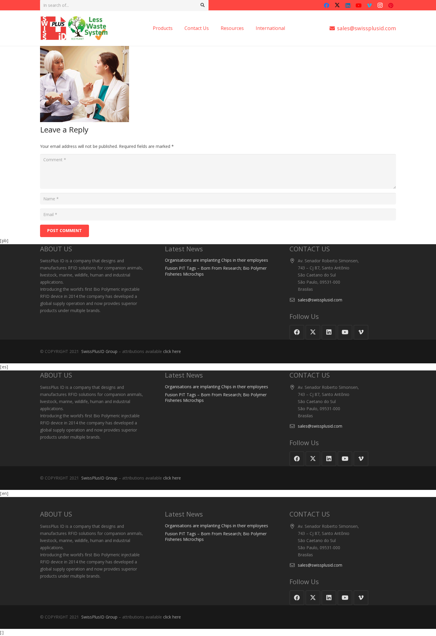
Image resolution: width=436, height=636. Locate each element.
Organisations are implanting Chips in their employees (216, 260)
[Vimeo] (369, 5)
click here (172, 351)
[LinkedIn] (348, 5)
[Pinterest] (390, 5)
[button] (288, 28)
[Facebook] (326, 5)
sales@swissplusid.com (320, 300)
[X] (337, 5)
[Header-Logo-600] (74, 28)
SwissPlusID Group (99, 351)
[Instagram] (380, 5)
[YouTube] (358, 5)
